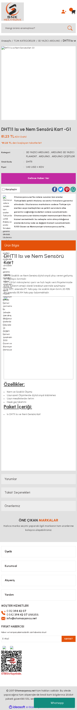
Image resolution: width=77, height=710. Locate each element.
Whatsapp (57, 703)
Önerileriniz (12, 506)
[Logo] (12, 11)
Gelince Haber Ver (38, 178)
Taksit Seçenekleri (17, 492)
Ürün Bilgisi (12, 245)
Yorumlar (11, 479)
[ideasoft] (17, 707)
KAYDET (68, 638)
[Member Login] (63, 11)
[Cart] (72, 11)
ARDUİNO (44, 156)
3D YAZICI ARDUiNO (37, 152)
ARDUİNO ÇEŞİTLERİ (63, 156)
